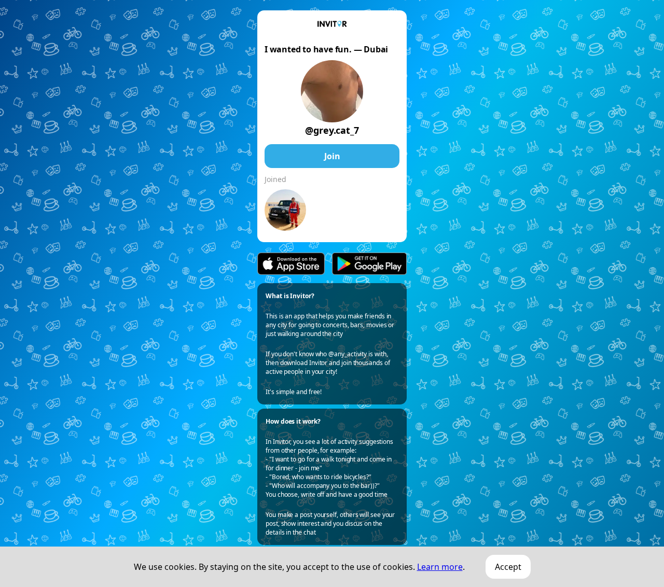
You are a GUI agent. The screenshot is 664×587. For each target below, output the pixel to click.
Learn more (440, 566)
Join (332, 156)
